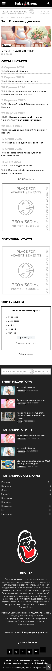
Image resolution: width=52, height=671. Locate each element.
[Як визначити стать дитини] (8, 403)
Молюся (12, 333)
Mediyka (20, 668)
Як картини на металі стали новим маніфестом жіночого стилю (31, 415)
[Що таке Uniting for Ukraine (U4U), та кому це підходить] (8, 464)
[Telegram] (43, 650)
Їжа (3, 510)
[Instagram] (16, 651)
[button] (48, 3)
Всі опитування (26, 354)
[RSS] (23, 651)
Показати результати (26, 343)
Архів (8, 660)
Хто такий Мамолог (18, 71)
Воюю (11, 325)
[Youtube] (36, 651)
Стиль (4, 490)
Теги (13, 18)
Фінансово (13, 317)
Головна (5, 18)
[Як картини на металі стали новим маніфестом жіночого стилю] (8, 416)
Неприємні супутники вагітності (25, 142)
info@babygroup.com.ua (34, 632)
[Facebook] (9, 651)
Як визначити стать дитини (23, 81)
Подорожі (6, 502)
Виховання (6, 498)
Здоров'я (5, 494)
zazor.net (44, 668)
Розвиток (5, 482)
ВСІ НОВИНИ (25, 179)
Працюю (12, 329)
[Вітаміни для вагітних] (26, 36)
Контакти (28, 663)
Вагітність (6, 486)
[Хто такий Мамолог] (8, 390)
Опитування (26, 660)
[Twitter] (29, 651)
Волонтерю (13, 321)
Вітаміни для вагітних (17, 50)
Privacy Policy (41, 663)
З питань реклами (12, 663)
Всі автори (39, 660)
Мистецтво (6, 514)
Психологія (6, 506)
